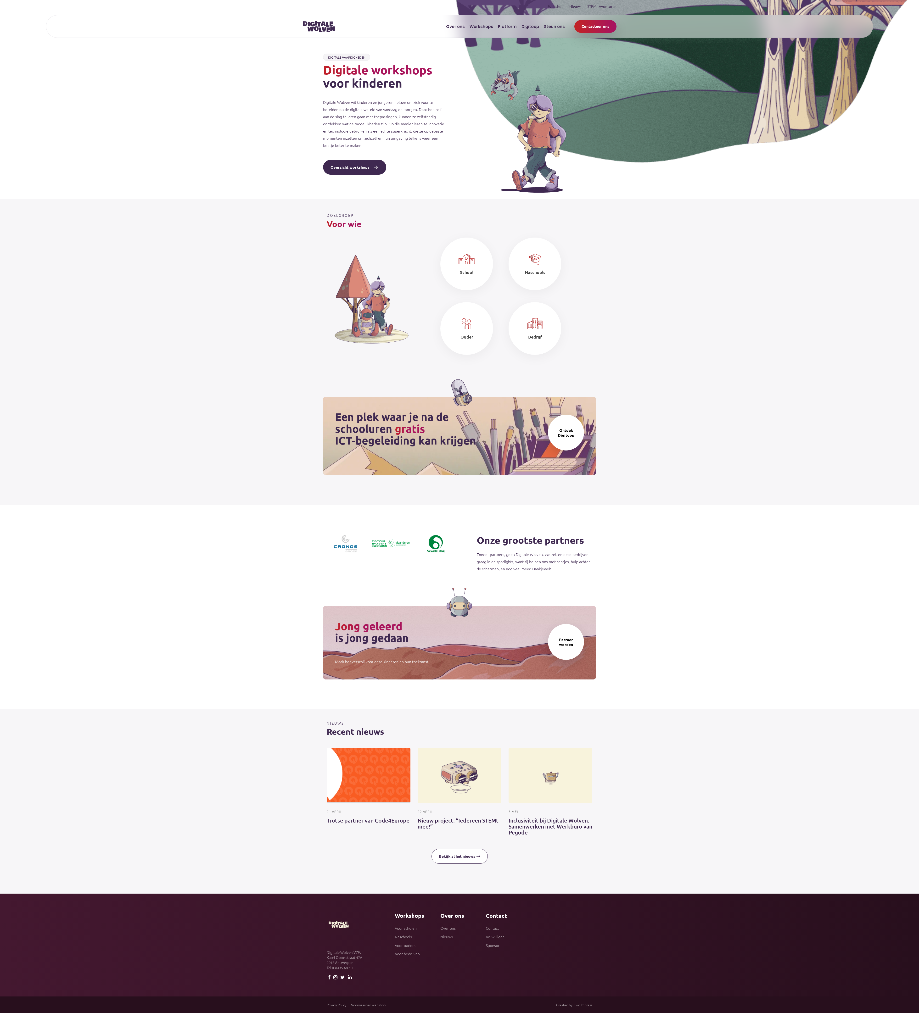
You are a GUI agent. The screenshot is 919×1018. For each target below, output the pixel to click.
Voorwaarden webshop (368, 1004)
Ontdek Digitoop (566, 433)
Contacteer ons (595, 26)
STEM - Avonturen (601, 6)
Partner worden (566, 642)
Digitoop (530, 26)
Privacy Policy (336, 1004)
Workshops (481, 26)
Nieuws (575, 6)
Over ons (455, 26)
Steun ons (554, 26)
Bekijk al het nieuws (457, 856)
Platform (507, 26)
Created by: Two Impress (574, 1004)
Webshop (556, 6)
